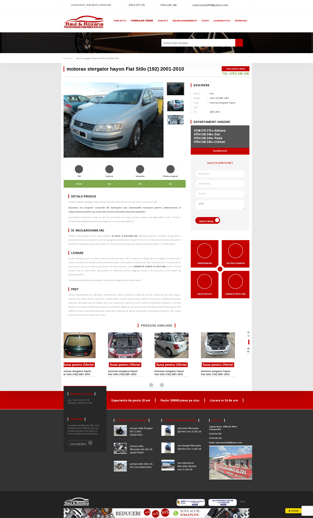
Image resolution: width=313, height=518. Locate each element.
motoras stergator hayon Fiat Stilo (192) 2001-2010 (97, 58)
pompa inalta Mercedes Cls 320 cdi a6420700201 (141, 449)
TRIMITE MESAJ (206, 221)
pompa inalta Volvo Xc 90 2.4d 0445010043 (141, 465)
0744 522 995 (215, 433)
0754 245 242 (215, 438)
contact (163, 20)
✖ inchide (293, 510)
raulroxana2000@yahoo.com (210, 5)
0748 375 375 (203, 130)
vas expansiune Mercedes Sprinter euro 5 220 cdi (187, 466)
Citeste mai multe (78, 444)
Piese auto (68, 58)
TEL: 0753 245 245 (235, 73)
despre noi (241, 20)
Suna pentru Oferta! (86, 364)
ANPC (242, 501)
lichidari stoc (221, 20)
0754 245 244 (203, 138)
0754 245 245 (203, 142)
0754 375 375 (137, 5)
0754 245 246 (169, 5)
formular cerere (142, 20)
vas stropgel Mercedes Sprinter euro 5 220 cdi (189, 447)
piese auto (120, 20)
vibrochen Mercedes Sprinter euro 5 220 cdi (189, 429)
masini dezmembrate (185, 20)
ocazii (205, 20)
